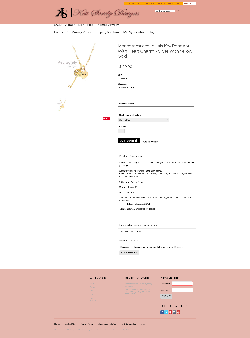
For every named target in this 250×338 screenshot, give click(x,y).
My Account (134, 3)
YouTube (178, 312)
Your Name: (165, 283)
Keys (139, 231)
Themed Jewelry (107, 24)
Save (107, 119)
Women (70, 24)
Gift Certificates (148, 3)
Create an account (173, 3)
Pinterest (170, 312)
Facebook (162, 312)
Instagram (174, 312)
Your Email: (164, 290)
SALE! (58, 24)
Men (81, 24)
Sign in (160, 3)
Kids (90, 24)
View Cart (188, 3)
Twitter (166, 312)
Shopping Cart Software (114, 330)
